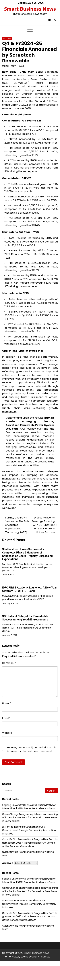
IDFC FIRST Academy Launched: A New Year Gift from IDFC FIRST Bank (29, 589)
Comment (9, 663)
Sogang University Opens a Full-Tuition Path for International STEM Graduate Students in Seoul (29, 806)
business (7, 38)
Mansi (5, 65)
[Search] (55, 20)
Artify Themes (40, 956)
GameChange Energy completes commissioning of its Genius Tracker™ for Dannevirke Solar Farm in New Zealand (30, 818)
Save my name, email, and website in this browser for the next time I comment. (31, 749)
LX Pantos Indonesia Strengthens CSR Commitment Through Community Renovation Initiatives (29, 830)
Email (6, 718)
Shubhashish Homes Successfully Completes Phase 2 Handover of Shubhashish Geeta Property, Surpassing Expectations (27, 554)
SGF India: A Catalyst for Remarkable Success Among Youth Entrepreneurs (25, 618)
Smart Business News (30, 8)
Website (7, 733)
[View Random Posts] (49, 20)
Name (6, 703)
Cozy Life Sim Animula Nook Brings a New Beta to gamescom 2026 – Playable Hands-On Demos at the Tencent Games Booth (30, 843)
